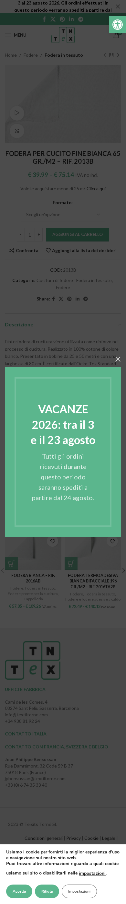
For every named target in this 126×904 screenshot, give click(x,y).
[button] (117, 24)
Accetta (19, 891)
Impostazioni (79, 891)
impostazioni (92, 873)
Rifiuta (47, 891)
